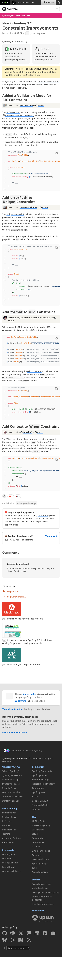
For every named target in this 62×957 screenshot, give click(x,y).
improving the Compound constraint (24, 84)
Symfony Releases (11, 783)
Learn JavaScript (10, 862)
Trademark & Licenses (13, 796)
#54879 (41, 105)
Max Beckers (26, 105)
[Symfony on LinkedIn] (37, 933)
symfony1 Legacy (10, 800)
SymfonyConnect (40, 775)
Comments (10, 552)
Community (38, 766)
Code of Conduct (40, 800)
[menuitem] (16, 771)
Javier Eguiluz (38, 33)
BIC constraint (13, 112)
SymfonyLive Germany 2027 (16, 15)
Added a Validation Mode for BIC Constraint (26, 97)
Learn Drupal (8, 867)
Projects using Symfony (43, 783)
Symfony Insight (40, 863)
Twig (34, 867)
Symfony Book (9, 817)
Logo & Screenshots (11, 792)
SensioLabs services (41, 884)
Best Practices (9, 829)
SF (4, 2)
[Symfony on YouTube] (53, 933)
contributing (44, 515)
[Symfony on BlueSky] (4, 940)
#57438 (47, 318)
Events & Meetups (40, 779)
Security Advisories (41, 859)
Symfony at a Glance (12, 775)
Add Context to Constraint (30, 426)
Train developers (40, 888)
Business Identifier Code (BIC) (19, 115)
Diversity (36, 846)
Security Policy (9, 788)
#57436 (45, 207)
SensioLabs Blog (40, 872)
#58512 (40, 432)
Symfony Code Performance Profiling (25, 618)
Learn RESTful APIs (11, 871)
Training (6, 833)
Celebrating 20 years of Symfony (26, 750)
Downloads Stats (40, 805)
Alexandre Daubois (29, 317)
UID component (25, 327)
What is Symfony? (11, 766)
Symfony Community (42, 771)
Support (36, 809)
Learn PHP (7, 858)
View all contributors (12, 709)
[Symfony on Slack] (12, 933)
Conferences (38, 842)
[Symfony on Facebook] (45, 933)
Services (36, 879)
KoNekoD (27, 432)
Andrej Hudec (29, 694)
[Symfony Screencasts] (20, 940)
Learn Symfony (9, 808)
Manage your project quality (45, 892)
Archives (10, 586)
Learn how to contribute (14, 732)
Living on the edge (26, 503)
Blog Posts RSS (13, 591)
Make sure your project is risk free (23, 664)
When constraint (14, 439)
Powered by (38, 910)
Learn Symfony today (25, 2)
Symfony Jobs (38, 792)
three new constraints (48, 81)
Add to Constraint (18, 199)
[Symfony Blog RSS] (29, 940)
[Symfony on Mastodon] (29, 933)
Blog (34, 817)
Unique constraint (15, 214)
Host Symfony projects (42, 904)
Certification (8, 842)
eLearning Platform (11, 838)
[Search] (59, 2)
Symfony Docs (9, 812)
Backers (36, 796)
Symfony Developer (17, 536)
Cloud (35, 833)
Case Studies (38, 829)
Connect (50, 2)
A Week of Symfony (41, 825)
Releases (36, 855)
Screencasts (8, 850)
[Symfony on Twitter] (20, 933)
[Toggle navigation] (57, 9)
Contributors (38, 788)
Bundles (6, 825)
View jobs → (51, 536)
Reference (7, 821)
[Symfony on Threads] (12, 940)
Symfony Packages (11, 779)
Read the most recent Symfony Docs (22, 75)
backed (20, 41)
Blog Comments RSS (16, 596)
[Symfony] (27, 9)
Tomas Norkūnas (28, 207)
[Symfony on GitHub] (4, 933)
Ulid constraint (34, 371)
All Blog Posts (38, 821)
